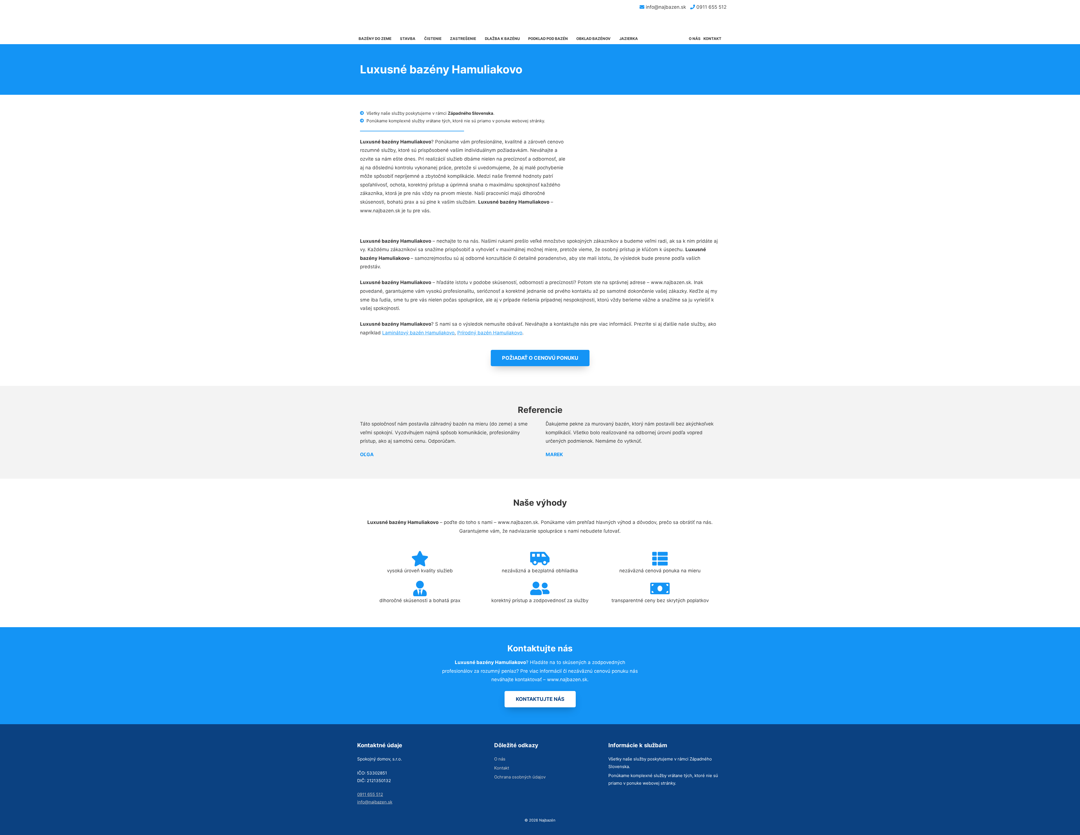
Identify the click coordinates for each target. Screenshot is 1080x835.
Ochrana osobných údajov (520, 777)
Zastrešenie (463, 38)
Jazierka (628, 38)
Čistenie (433, 38)
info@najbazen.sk (665, 7)
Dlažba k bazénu (502, 38)
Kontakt (712, 38)
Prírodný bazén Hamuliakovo (489, 333)
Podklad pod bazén (548, 38)
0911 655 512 (710, 7)
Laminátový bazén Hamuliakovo (418, 333)
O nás (695, 38)
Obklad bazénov (593, 38)
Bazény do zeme (375, 38)
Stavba (407, 38)
